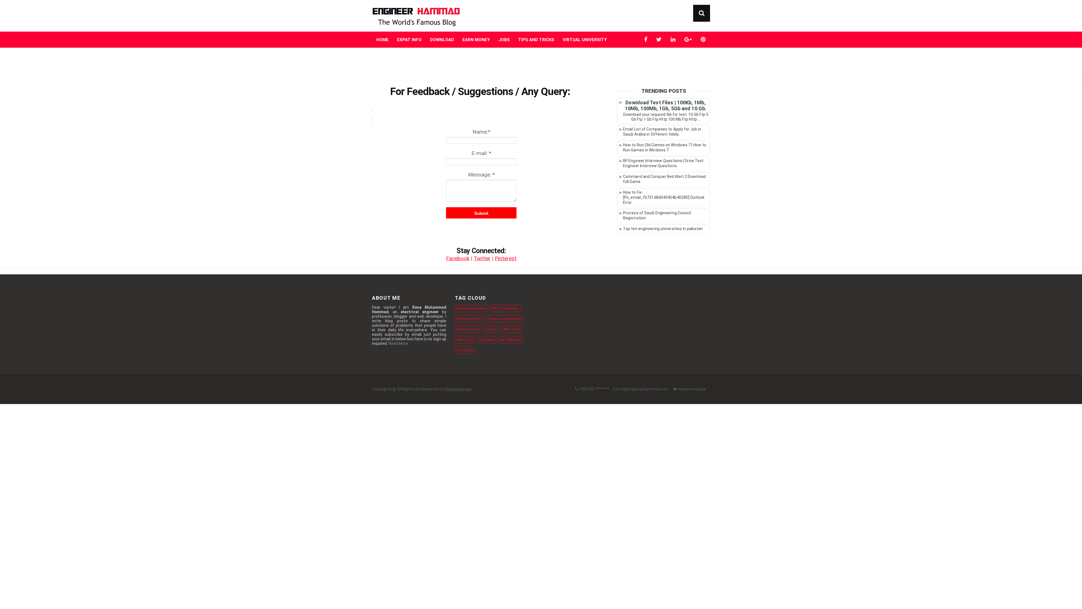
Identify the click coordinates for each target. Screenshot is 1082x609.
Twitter (482, 258)
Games (490, 329)
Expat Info (409, 39)
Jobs (504, 39)
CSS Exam (464, 350)
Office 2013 (465, 340)
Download (442, 39)
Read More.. (399, 343)
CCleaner (487, 340)
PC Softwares (510, 340)
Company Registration (505, 319)
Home (382, 39)
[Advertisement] (541, 63)
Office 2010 (511, 329)
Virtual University (585, 39)
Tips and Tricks (536, 39)
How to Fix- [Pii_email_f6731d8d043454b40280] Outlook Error (663, 197)
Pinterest (505, 258)
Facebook (457, 258)
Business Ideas (468, 329)
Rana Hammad (458, 389)
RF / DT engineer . (506, 308)
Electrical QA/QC (469, 319)
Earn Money (476, 39)
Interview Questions (471, 308)
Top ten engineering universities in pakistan (663, 228)
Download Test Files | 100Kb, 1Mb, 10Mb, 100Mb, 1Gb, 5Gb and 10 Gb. (665, 105)
